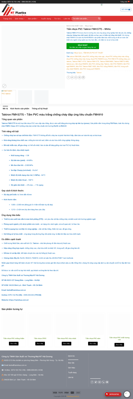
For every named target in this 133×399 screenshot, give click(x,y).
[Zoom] (4, 86)
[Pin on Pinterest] (79, 77)
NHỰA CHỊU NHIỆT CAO (74, 26)
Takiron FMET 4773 (79, 61)
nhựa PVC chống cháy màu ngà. (93, 56)
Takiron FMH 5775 (93, 61)
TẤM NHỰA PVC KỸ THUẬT (93, 53)
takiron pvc (70, 64)
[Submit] (99, 19)
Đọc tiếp (14, 343)
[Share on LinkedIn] (83, 77)
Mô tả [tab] (5, 108)
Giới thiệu (19, 19)
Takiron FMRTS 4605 (121, 61)
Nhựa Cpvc (89, 26)
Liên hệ (67, 19)
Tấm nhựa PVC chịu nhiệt (66, 338)
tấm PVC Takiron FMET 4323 (86, 66)
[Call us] (103, 382)
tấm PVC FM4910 (116, 64)
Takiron (79, 72)
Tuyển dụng (72, 372)
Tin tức (57, 19)
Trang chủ (7, 19)
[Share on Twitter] (72, 77)
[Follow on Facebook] (92, 382)
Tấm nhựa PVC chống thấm (13, 338)
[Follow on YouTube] (107, 382)
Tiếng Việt (123, 2)
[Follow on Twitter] (96, 382)
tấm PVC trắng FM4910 (105, 66)
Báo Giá (71, 363)
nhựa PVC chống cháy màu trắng (117, 56)
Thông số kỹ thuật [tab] (40, 108)
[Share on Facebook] (68, 77)
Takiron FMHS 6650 (106, 61)
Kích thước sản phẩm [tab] (19, 108)
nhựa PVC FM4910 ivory (99, 59)
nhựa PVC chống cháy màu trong (78, 59)
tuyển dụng (46, 19)
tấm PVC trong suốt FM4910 (90, 69)
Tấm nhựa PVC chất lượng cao (119, 339)
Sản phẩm (32, 19)
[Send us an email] (99, 382)
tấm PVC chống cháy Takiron (99, 64)
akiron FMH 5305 (75, 56)
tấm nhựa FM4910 (81, 64)
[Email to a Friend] (76, 77)
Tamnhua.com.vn (73, 396)
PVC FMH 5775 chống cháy (117, 59)
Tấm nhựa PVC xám (92, 338)
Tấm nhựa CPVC (40, 338)
